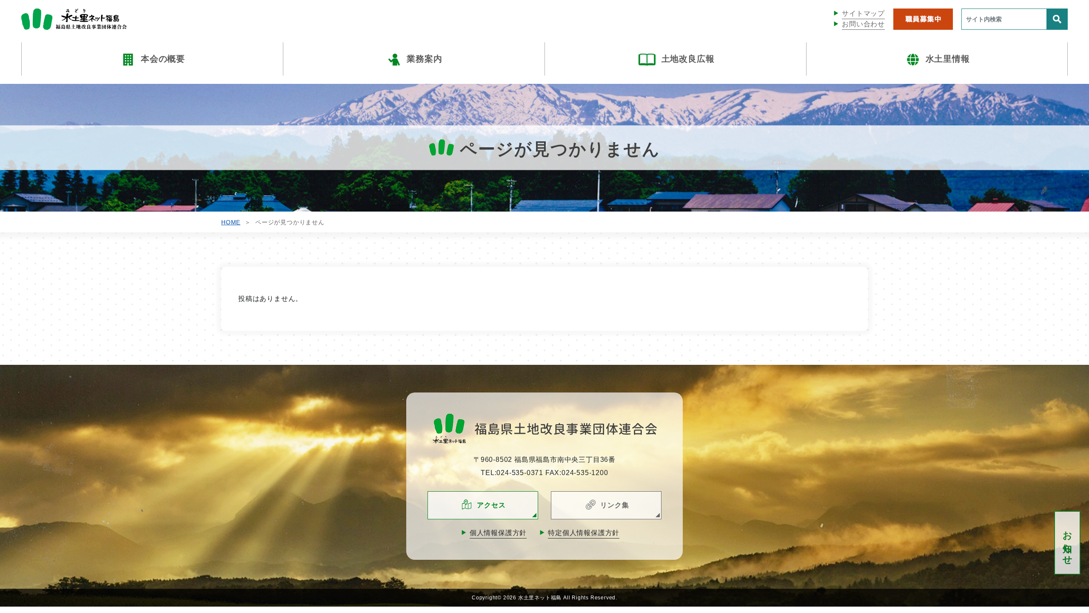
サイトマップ (863, 13)
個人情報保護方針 (498, 532)
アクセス (491, 505)
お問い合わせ (863, 24)
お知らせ (1067, 542)
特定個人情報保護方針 (583, 532)
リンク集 (614, 505)
